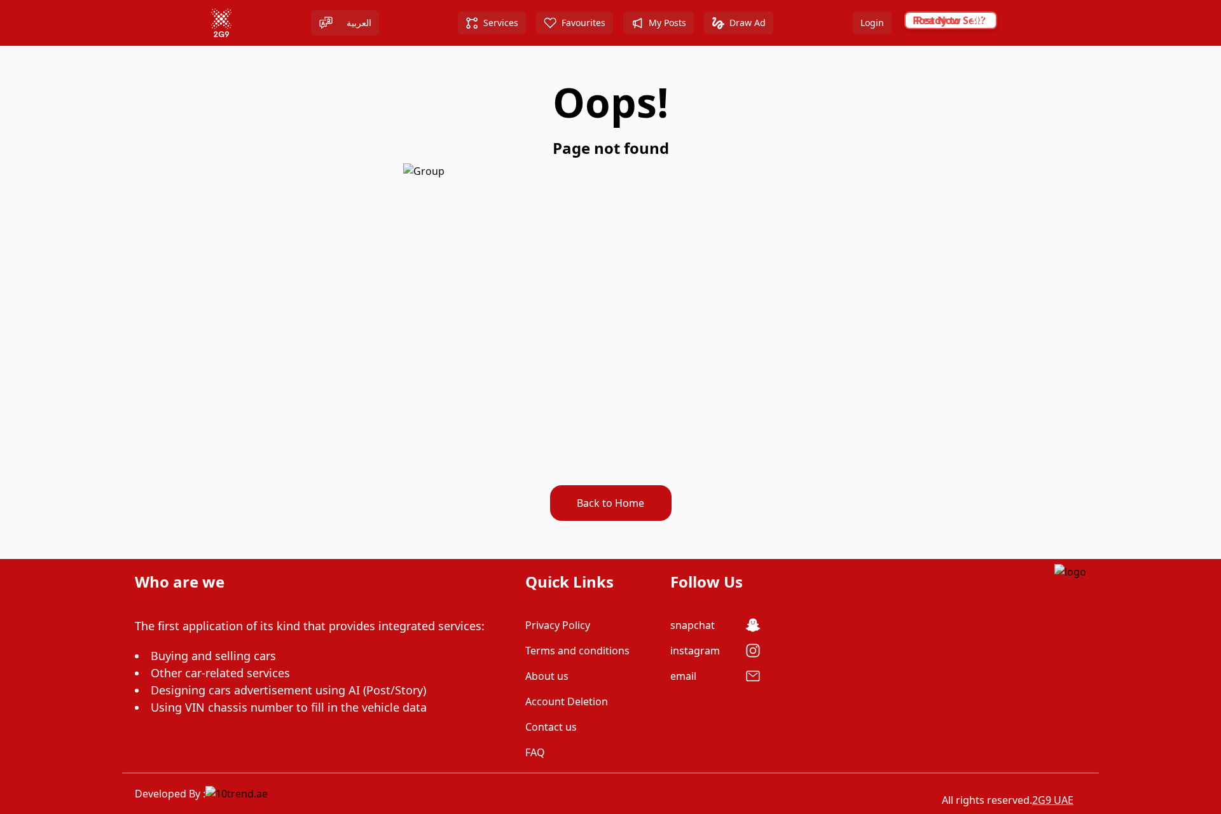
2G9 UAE (1052, 800)
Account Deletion (566, 701)
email (683, 676)
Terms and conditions (577, 651)
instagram (695, 651)
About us (547, 676)
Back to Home (610, 503)
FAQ (535, 752)
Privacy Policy (557, 625)
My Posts (667, 23)
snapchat (692, 625)
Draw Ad (747, 23)
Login (872, 23)
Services (500, 23)
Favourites (583, 23)
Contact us (551, 727)
